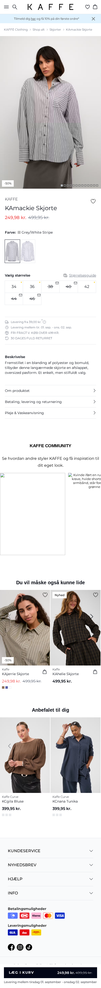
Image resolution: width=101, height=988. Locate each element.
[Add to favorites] (93, 201)
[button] (50, 390)
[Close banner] (93, 18)
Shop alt (39, 29)
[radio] (14, 287)
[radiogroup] (50, 293)
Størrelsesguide (82, 275)
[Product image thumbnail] (62, 185)
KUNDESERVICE (24, 851)
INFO (13, 894)
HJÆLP (15, 880)
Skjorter (55, 29)
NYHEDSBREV (22, 866)
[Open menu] (5, 6)
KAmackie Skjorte (79, 29)
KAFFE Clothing (16, 29)
